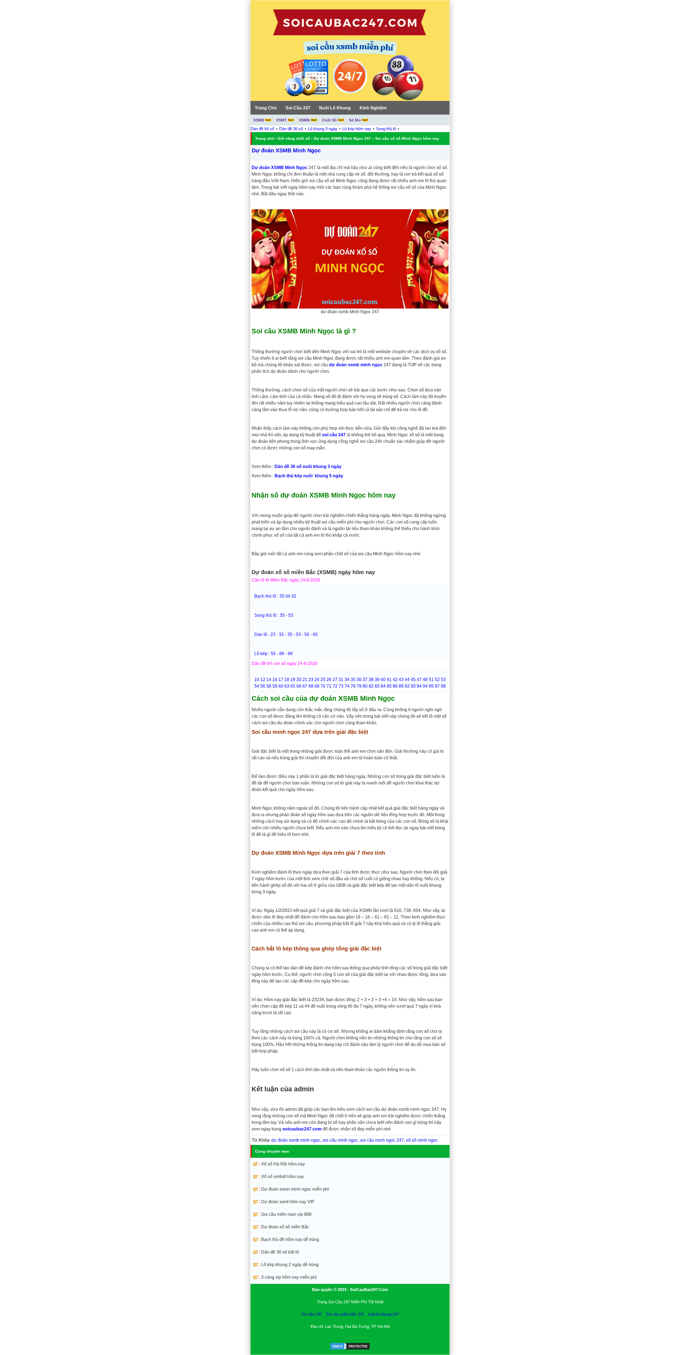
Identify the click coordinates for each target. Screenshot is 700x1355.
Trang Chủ (266, 108)
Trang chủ (264, 138)
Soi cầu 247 (311, 1314)
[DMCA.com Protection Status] (350, 1349)
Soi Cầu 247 (297, 108)
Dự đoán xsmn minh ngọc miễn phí (295, 1189)
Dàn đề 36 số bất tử (280, 1252)
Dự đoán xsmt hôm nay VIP (287, 1201)
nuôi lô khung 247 (383, 1314)
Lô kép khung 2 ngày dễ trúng (290, 1264)
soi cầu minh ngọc (340, 1140)
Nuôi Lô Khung (335, 108)
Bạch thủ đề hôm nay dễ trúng (290, 1239)
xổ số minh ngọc (422, 1140)
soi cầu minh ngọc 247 (382, 1140)
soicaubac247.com (302, 1129)
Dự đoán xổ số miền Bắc (285, 1227)
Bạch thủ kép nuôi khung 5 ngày (309, 475)
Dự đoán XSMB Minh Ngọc (286, 150)
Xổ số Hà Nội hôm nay (283, 1164)
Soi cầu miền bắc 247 (345, 1314)
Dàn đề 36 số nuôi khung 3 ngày (308, 466)
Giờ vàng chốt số (294, 138)
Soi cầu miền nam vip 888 (286, 1214)
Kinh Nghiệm (373, 108)
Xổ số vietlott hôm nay (282, 1176)
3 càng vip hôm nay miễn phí (289, 1277)
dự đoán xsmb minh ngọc (295, 1140)
